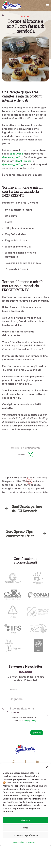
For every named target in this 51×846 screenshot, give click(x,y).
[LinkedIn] (17, 462)
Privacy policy (31, 842)
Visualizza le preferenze (25, 835)
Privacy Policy (30, 720)
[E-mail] (24, 462)
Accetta (25, 820)
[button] (46, 767)
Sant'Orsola (11, 5)
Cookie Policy (18, 842)
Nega (25, 827)
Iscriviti (36, 732)
